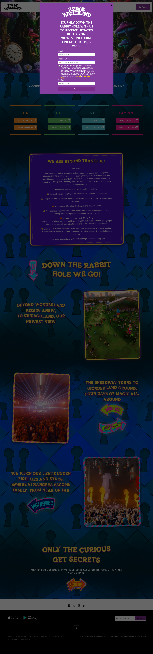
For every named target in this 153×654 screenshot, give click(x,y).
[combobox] (60, 62)
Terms (78, 76)
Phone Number (64, 59)
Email (60, 51)
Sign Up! (76, 89)
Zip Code (62, 80)
